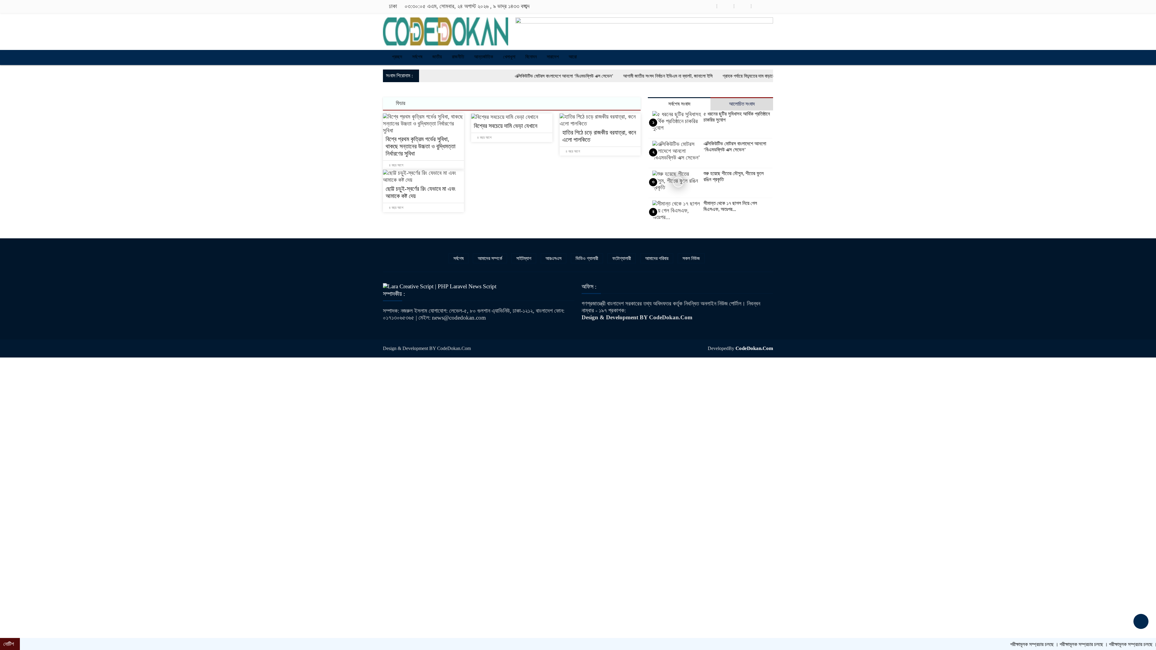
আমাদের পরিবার (656, 258)
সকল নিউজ (691, 258)
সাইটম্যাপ (523, 258)
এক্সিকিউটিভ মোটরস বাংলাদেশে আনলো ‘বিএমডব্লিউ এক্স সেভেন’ (520, 76)
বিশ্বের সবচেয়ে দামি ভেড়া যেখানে (506, 125)
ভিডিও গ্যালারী (587, 258)
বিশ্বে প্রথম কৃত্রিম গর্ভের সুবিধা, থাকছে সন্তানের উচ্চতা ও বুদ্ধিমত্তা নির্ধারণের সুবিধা (420, 146)
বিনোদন (531, 56)
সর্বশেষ (417, 56)
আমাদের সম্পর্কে (490, 258)
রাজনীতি (458, 56)
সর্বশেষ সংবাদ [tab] (679, 104)
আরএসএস (553, 258)
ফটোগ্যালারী (621, 258)
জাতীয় (437, 56)
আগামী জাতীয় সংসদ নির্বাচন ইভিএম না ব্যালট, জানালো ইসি (624, 76)
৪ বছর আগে (395, 165)
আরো (573, 56)
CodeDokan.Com (754, 348)
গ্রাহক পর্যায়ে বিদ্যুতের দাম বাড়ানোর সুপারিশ (713, 76)
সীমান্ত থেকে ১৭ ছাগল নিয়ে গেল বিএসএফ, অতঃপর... (730, 206)
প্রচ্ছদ (396, 56)
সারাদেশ (553, 56)
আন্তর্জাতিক (483, 56)
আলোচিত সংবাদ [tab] (742, 104)
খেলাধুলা (509, 56)
